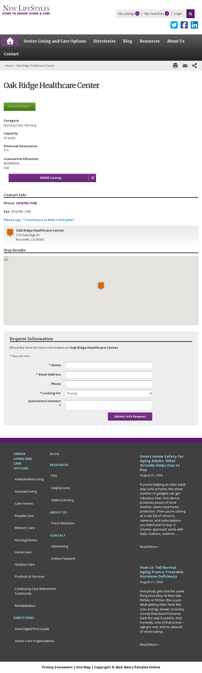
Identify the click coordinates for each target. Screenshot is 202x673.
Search (190, 13)
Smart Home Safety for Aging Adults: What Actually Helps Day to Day (162, 463)
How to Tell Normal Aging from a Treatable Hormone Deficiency (162, 572)
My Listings (126, 13)
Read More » (149, 546)
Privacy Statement (57, 667)
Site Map (83, 667)
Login (178, 13)
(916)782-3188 (26, 203)
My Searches (154, 13)
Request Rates (20, 106)
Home (9, 65)
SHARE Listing (50, 178)
